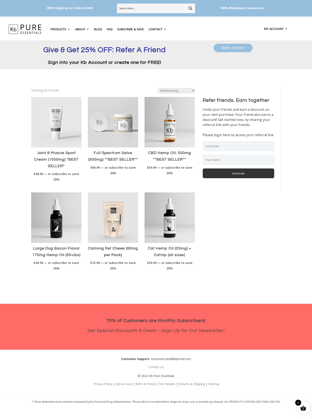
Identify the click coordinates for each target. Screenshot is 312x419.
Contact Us (156, 367)
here (226, 135)
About (80, 29)
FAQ (109, 29)
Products (58, 29)
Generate (238, 173)
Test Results (166, 384)
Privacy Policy (103, 384)
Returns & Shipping (192, 384)
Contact (155, 29)
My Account (274, 29)
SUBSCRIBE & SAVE (130, 29)
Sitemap (213, 384)
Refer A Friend (233, 47)
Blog (98, 29)
